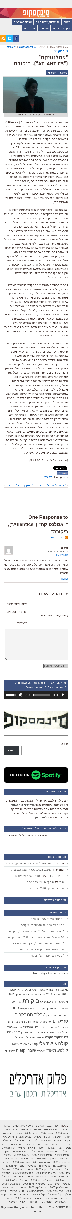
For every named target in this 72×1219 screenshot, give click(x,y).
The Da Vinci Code (55, 1129)
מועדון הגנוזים (62, 1155)
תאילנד (33, 1201)
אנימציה (61, 1001)
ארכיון (47, 1136)
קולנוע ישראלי (53, 1043)
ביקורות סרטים (61, 28)
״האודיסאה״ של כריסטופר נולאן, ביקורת (30, 863)
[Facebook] (16, 40)
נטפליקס (52, 73)
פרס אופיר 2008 (35, 1191)
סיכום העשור (10, 1158)
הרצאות (44, 28)
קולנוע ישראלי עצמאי (24, 1044)
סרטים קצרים (38, 1032)
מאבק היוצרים (20, 1151)
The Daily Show (31, 1129)
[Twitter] (9, 40)
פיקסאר (40, 1037)
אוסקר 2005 (11, 1129)
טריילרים (60, 1021)
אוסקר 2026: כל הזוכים (28, 875)
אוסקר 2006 (62, 1133)
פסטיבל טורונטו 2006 (42, 1180)
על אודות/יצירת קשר (48, 22)
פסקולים (18, 1037)
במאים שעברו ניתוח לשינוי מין (16, 1136)
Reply (64, 579)
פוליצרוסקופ (62, 1169)
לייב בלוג (23, 1022)
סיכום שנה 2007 (41, 1162)
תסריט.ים (29, 28)
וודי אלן (49, 1015)
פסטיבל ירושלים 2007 (59, 1183)
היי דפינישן (29, 1144)
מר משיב (64, 1158)
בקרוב (67, 1140)
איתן (61, 882)
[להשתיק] (20, 695)
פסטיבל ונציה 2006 (23, 1173)
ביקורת (63, 73)
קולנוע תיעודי (56, 1050)
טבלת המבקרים (23, 22)
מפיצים (39, 1027)
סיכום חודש (52, 1032)
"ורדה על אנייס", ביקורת (51, 485)
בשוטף (57, 1140)
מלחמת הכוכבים (53, 1027)
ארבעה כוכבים (47, 1002)
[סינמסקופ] (36, 9)
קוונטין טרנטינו (17, 1191)
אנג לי (67, 1136)
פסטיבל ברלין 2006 (23, 1169)
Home (64, 1125)
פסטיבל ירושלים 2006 (17, 1180)
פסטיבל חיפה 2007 (23, 1176)
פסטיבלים (30, 1037)
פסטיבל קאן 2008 (38, 1187)
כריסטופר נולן (35, 1021)
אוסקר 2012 (53, 994)
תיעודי (23, 1201)
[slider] (41, 695)
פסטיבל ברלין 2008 (46, 1173)
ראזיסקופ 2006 (23, 1198)
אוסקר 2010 (24, 989)
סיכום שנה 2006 (61, 1162)
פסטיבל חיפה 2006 (46, 1176)
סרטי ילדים (44, 1165)
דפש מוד (56, 1144)
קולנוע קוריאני (38, 1194)
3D (66, 989)
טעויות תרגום (8, 1147)
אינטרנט (7, 1133)
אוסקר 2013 (39, 994)
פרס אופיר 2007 (55, 1191)
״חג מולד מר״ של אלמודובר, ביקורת (42, 925)
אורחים (18, 1133)
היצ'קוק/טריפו (14, 1144)
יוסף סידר (47, 1021)
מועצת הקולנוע (21, 1155)
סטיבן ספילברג (27, 1158)
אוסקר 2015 (15, 994)
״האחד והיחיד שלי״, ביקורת (47, 918)
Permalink (62, 555)
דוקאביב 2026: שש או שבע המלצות (32, 869)
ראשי (67, 22)
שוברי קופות (26, 1050)
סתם (22, 1165)
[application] (36, 695)
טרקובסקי (52, 1151)
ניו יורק (53, 1158)
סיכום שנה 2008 (21, 1162)
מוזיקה (65, 1027)
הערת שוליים (61, 1015)
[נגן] (63, 695)
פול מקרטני (11, 1165)
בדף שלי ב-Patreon (22, 804)
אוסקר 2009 (38, 989)
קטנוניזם (41, 1051)
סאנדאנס (17, 1027)
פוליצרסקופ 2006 (44, 1169)
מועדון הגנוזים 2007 (42, 1155)
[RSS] (3, 40)
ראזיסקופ (38, 1198)
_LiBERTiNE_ (55, 875)
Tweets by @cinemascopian (50, 973)
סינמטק (6, 1162)
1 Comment (27, 46)
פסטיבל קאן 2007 (59, 1187)
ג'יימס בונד (32, 1140)
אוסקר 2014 (27, 994)
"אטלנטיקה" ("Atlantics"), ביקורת (41, 61)
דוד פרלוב (7, 1140)
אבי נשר (59, 989)
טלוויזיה (21, 1147)
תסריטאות (10, 1051)
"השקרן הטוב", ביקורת (19, 485)
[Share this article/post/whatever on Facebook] (62, 474)
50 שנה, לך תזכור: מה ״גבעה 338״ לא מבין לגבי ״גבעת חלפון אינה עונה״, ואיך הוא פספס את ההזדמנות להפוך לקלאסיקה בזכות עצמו (35, 943)
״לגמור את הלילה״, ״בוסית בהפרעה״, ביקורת (36, 931)
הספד (14, 1008)
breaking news (23, 1125)
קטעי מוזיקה (52, 1198)
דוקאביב (63, 1008)
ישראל (41, 1151)
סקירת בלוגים (60, 1165)
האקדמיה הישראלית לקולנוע (33, 1008)
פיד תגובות (57, 537)
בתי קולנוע (46, 1140)
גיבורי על (17, 1002)
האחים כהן (52, 1008)
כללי (32, 1151)
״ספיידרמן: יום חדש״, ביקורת (46, 955)
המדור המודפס (55, 1147)
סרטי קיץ (25, 1032)
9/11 (49, 1125)
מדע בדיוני (12, 1021)
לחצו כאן (41, 817)
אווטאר (49, 989)
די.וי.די (66, 1144)
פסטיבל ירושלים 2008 (34, 1183)
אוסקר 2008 (31, 1133)
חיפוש (64, 743)
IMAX (7, 1125)
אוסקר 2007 (47, 1133)
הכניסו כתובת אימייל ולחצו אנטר (27, 835)
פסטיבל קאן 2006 (11, 1183)
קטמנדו (24, 1194)
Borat (40, 1125)
